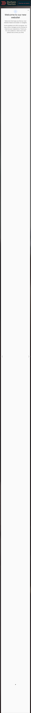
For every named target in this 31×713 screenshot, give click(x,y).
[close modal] (28, 10)
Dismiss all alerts (24, 3)
